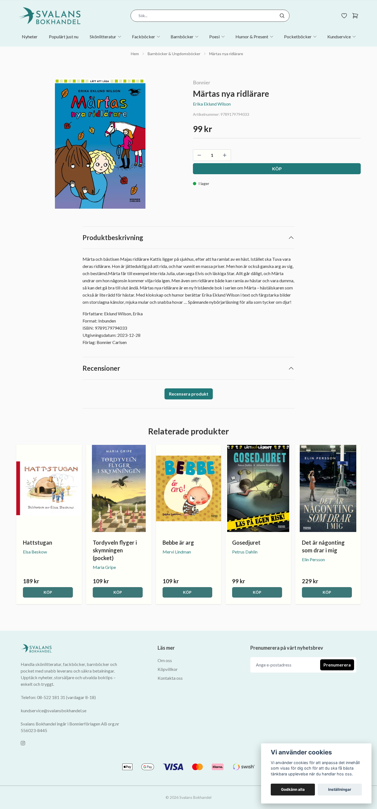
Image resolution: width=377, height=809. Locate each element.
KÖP (48, 592)
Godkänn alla (293, 789)
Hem (135, 53)
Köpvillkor (168, 669)
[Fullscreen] (100, 144)
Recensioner (101, 368)
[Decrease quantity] (199, 155)
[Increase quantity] (225, 155)
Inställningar (339, 789)
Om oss (165, 660)
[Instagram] (23, 743)
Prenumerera (337, 664)
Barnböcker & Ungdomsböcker (174, 53)
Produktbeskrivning (113, 237)
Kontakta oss (170, 678)
